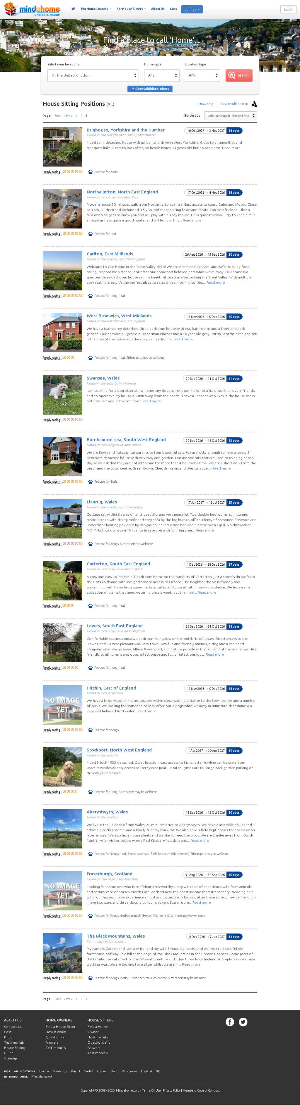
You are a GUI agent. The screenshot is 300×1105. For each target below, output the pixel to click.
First (57, 115)
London (44, 1071)
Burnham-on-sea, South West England (126, 439)
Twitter (243, 1022)
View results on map (234, 103)
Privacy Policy (171, 1090)
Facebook (230, 1022)
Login (288, 9)
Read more (231, 148)
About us (12, 1020)
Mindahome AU (42, 1076)
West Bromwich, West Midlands (119, 315)
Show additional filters (152, 89)
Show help (206, 103)
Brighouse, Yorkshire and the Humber (126, 129)
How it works (56, 1032)
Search (243, 75)
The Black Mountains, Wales (116, 935)
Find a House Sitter (60, 1026)
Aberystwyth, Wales (107, 811)
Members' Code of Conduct (201, 1090)
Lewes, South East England (115, 625)
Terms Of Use (151, 1090)
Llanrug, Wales (102, 501)
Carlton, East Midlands (110, 253)
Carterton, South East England (118, 563)
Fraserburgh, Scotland (109, 873)
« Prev (68, 115)
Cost (173, 9)
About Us (158, 9)
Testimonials (14, 1042)
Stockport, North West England (119, 749)
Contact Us (12, 1026)
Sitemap (10, 1058)
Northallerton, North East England (122, 191)
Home (73, 9)
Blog (8, 1037)
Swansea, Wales (103, 377)
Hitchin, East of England (111, 687)
